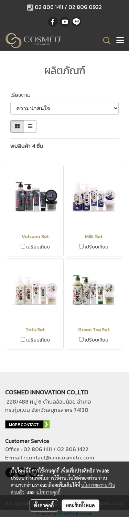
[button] (104, 40)
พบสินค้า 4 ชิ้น (26, 146)
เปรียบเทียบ (38, 247)
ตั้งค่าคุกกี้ (44, 505)
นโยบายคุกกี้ (48, 492)
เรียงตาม (22, 95)
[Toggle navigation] (120, 40)
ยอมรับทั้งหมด (80, 505)
